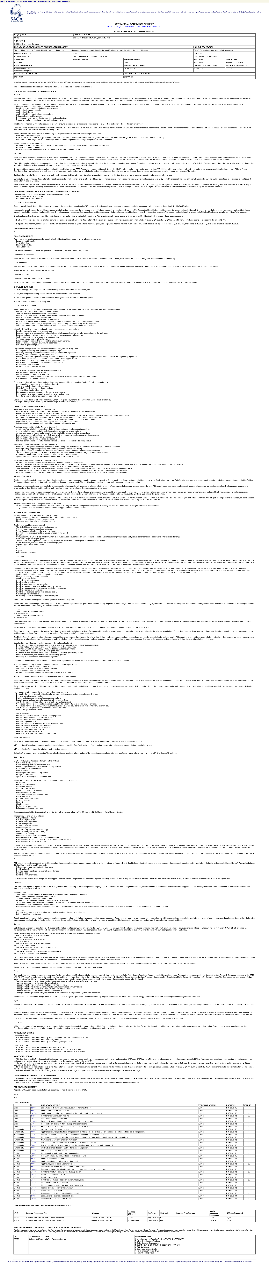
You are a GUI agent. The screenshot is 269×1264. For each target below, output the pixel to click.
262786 (34, 1113)
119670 (33, 1188)
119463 (33, 1129)
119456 (33, 1151)
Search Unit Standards (60, 1)
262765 (34, 1116)
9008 (33, 1137)
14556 (33, 1161)
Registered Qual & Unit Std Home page (16, 1)
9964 (33, 1111)
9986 (33, 1164)
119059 (33, 1172)
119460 (33, 1143)
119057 (33, 1180)
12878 (33, 1156)
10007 (33, 1153)
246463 (34, 1169)
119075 (33, 1193)
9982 (33, 1167)
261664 (34, 1127)
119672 (33, 1185)
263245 (34, 1196)
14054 (33, 1124)
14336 (33, 1183)
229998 (34, 1108)
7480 (33, 1135)
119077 (33, 1177)
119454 (33, 1140)
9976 (33, 1159)
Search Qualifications (41, 1)
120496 (34, 1121)
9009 (33, 1132)
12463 (33, 1191)
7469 (33, 1145)
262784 (34, 1119)
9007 (33, 1148)
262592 (34, 1199)
